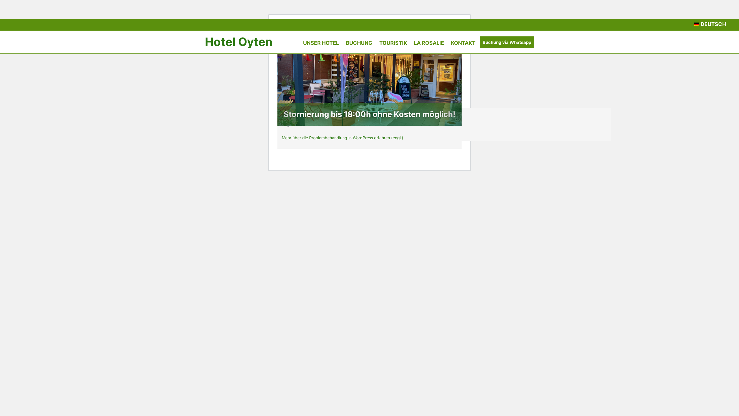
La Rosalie (429, 43)
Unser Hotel (321, 43)
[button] (291, 90)
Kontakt (463, 43)
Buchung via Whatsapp (507, 42)
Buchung (359, 43)
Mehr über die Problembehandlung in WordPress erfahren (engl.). (343, 137)
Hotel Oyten (239, 42)
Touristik (393, 43)
